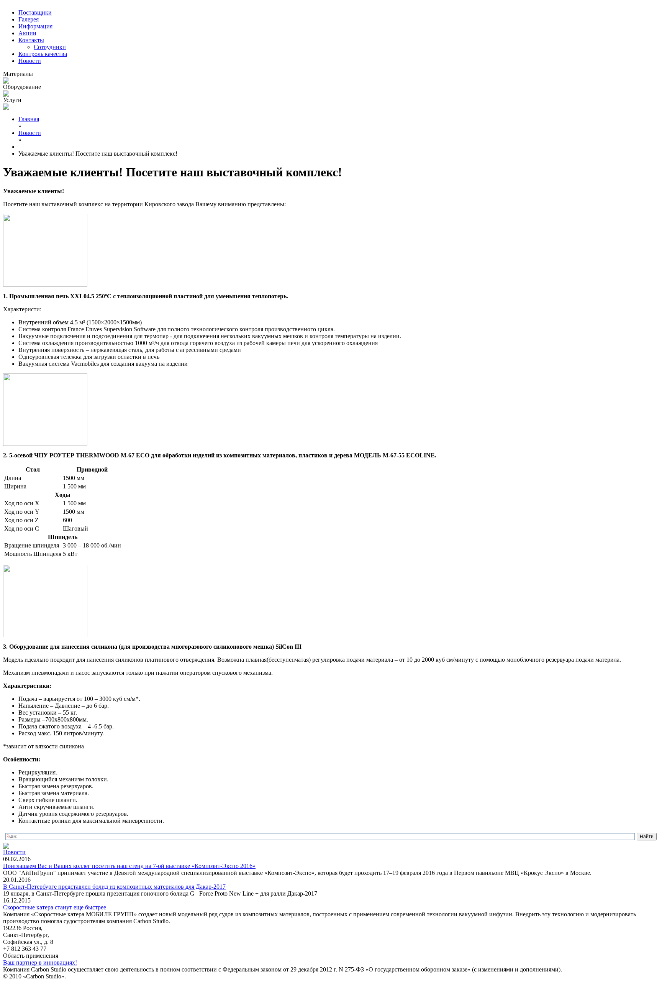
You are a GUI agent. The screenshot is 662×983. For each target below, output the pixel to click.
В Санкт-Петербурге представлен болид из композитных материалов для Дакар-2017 (114, 886)
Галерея (28, 19)
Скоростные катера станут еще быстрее (54, 907)
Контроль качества (42, 54)
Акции (27, 33)
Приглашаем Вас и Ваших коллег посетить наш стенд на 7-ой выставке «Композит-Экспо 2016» (129, 866)
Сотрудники (50, 47)
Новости (29, 61)
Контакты (31, 40)
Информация (35, 26)
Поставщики (35, 12)
